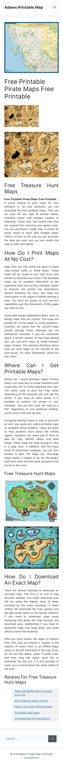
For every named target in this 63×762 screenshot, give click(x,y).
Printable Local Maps (27, 712)
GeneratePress (31, 757)
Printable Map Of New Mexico (32, 718)
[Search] (52, 738)
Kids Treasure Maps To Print (31, 700)
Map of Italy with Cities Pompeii (33, 706)
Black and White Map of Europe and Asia (33, 693)
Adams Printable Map (23, 7)
